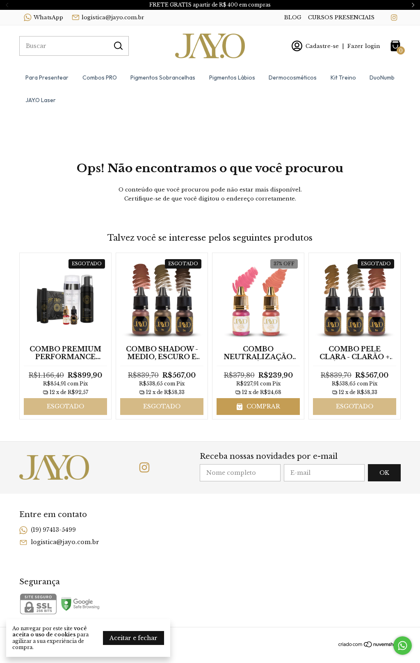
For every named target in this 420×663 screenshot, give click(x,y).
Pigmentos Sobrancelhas (162, 77)
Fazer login (363, 46)
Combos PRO (99, 77)
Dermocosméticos (293, 77)
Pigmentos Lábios (232, 77)
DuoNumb (382, 77)
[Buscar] (118, 45)
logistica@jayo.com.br (113, 17)
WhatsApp (48, 17)
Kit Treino (343, 77)
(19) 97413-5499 (53, 529)
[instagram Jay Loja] (394, 17)
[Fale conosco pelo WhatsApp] (402, 645)
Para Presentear (46, 77)
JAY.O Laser (40, 100)
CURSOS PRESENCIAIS (341, 17)
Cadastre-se (322, 46)
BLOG (292, 17)
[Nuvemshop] (369, 645)
